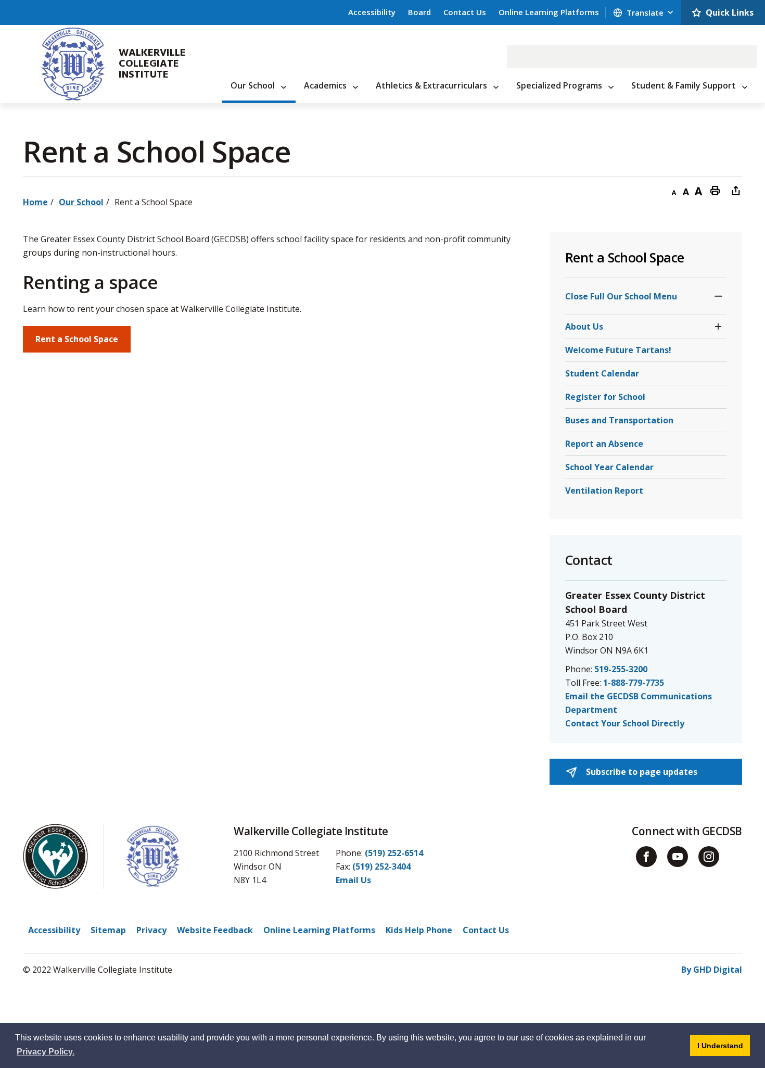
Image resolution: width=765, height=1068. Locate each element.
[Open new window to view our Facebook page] (646, 856)
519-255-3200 (620, 669)
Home (35, 202)
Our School (81, 202)
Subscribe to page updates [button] (640, 771)
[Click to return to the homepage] (67, 64)
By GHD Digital (711, 969)
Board (419, 12)
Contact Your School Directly (624, 723)
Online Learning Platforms (549, 12)
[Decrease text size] (673, 190)
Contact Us (464, 12)
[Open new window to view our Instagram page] (708, 856)
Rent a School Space (76, 339)
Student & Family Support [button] (683, 85)
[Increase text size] (698, 190)
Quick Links (730, 12)
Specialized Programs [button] (559, 85)
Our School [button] (253, 85)
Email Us (353, 880)
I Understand (723, 1045)
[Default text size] (686, 190)
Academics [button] (325, 85)
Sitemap (108, 930)
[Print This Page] (715, 190)
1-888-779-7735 (633, 682)
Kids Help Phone (419, 930)
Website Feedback (215, 930)
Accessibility (372, 12)
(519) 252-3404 (381, 866)
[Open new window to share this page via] (736, 190)
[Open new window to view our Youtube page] (677, 856)
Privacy (151, 930)
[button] (718, 296)
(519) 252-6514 (394, 853)
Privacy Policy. (45, 1051)
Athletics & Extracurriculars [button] (431, 85)
